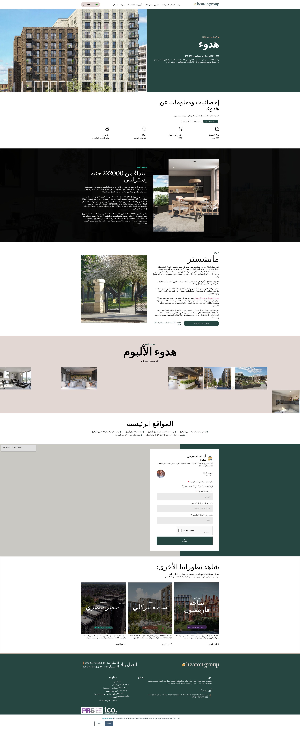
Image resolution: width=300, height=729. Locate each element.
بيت (178, 4)
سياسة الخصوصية (107, 718)
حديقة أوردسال (213, 298)
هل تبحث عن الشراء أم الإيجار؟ (201, 482)
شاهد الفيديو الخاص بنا (100, 138)
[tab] (210, 121)
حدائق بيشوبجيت (123, 696)
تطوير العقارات (153, 4)
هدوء (119, 681)
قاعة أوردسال (199, 298)
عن (123, 4)
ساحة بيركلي (122, 687)
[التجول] (107, 129)
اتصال (115, 4)
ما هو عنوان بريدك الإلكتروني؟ (201, 503)
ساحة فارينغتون (123, 684)
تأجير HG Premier (135, 4)
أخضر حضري (122, 690)
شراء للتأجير (204, 486)
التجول (106, 135)
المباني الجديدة (169, 4)
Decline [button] (98, 724)
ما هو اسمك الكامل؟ (205, 492)
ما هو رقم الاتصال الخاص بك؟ (202, 515)
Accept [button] (109, 724)
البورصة (120, 693)
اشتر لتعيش (188, 486)
